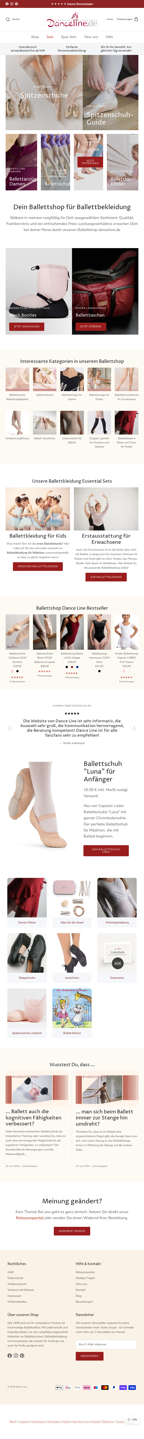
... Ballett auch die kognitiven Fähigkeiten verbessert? (34, 1117)
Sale (50, 37)
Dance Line (21, 1386)
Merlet (66, 1422)
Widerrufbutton (17, 1302)
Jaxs (86, 1422)
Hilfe (109, 37)
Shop (35, 37)
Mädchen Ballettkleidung (38, 566)
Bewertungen (84, 1302)
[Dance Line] (72, 19)
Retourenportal (85, 1272)
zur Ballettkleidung (106, 577)
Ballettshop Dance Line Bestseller (72, 608)
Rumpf (96, 1422)
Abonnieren (90, 1356)
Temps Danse (124, 1422)
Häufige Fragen (85, 1278)
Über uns (91, 37)
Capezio (24, 1422)
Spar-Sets (68, 37)
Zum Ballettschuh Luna (106, 851)
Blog (79, 1296)
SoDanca (107, 1422)
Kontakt (81, 1290)
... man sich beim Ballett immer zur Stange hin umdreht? (104, 1118)
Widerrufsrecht (17, 1284)
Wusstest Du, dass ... (72, 1065)
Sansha (77, 1422)
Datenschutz (15, 1278)
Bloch (13, 1422)
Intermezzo (38, 1422)
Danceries (53, 1422)
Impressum (14, 1296)
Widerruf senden (72, 1231)
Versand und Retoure (21, 1290)
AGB (11, 1272)
